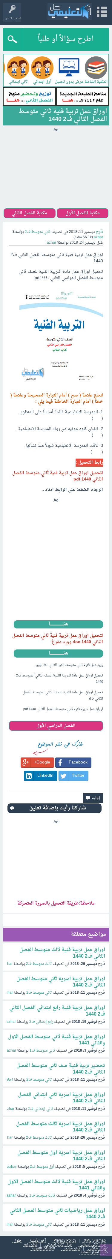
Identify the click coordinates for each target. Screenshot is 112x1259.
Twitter (78, 776)
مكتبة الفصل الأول (82, 213)
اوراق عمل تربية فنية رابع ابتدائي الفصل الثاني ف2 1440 (57, 1011)
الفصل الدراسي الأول (56, 726)
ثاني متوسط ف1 (42, 1050)
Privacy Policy (64, 1241)
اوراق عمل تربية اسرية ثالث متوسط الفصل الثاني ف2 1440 (60, 1127)
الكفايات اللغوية (43, 1249)
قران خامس (97, 1249)
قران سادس (71, 1249)
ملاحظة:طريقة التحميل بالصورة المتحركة (56, 903)
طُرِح (99, 232)
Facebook (78, 762)
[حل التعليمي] (69, 11)
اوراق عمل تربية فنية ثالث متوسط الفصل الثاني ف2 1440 (62, 953)
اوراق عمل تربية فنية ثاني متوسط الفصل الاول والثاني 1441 (56, 1040)
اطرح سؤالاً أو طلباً (66, 39)
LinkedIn (45, 776)
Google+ (42, 762)
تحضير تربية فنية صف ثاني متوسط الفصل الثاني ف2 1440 (60, 1069)
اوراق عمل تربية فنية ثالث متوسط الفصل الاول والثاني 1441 (56, 1185)
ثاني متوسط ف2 (37, 232)
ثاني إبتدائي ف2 (40, 1109)
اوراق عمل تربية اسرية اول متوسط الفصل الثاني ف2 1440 (61, 1156)
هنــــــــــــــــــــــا (58, 624)
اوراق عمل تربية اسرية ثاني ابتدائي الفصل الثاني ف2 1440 (61, 1098)
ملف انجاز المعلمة (93, 1252)
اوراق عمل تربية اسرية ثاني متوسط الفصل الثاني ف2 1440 (60, 982)
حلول (18, 1241)
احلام (8, 1080)
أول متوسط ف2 (42, 1167)
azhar (8, 964)
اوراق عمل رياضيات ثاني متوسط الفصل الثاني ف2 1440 (57, 1213)
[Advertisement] (56, 170)
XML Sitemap (95, 1241)
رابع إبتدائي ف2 (41, 1022)
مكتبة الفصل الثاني (29, 213)
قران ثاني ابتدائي (92, 1245)
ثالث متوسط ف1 (42, 1195)
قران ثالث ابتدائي (58, 1245)
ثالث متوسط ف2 (39, 964)
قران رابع (30, 1245)
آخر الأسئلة (38, 1241)
